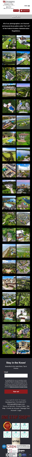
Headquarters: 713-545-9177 (15, 402)
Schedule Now (26, 10)
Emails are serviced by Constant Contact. (18, 387)
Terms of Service (9, 406)
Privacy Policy (21, 406)
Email (6, 372)
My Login (16, 10)
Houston (9, 7)
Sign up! (16, 391)
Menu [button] (26, 5)
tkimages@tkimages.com (16, 404)
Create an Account (12, 408)
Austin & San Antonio (9, 8)
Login (19, 410)
